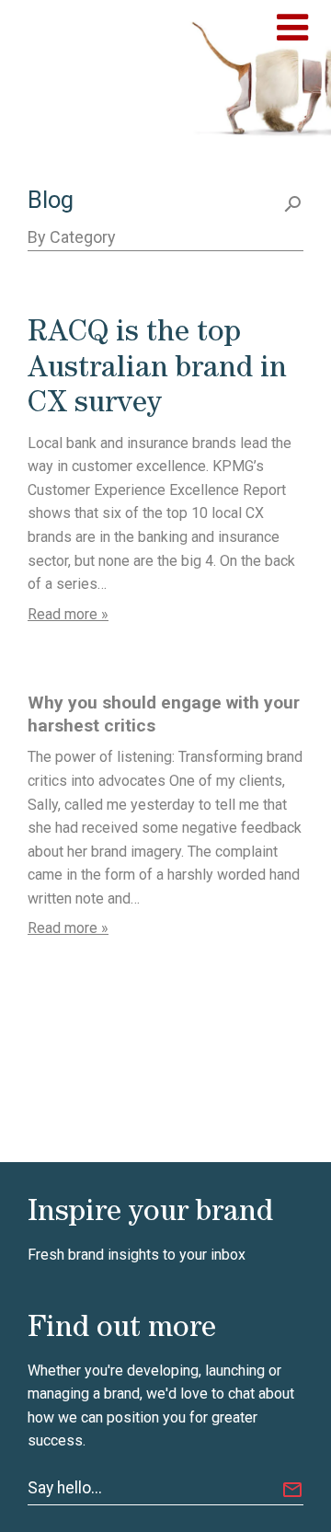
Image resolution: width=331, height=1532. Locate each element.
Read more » (68, 614)
